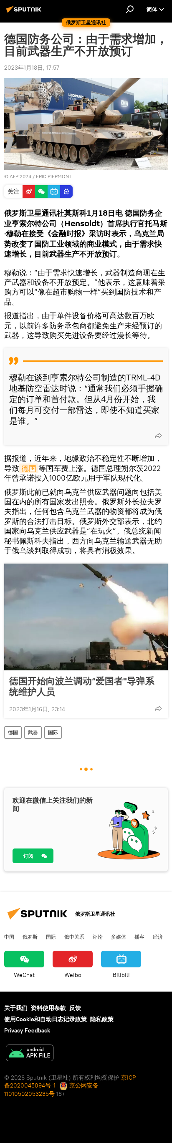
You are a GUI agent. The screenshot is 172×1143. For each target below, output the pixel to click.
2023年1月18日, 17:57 (31, 67)
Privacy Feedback (27, 1030)
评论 (98, 936)
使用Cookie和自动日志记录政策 (45, 1019)
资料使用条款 (48, 1008)
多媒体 (118, 936)
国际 (53, 732)
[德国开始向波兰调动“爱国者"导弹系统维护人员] (86, 617)
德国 (28, 468)
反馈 (75, 1008)
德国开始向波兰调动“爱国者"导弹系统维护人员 (81, 686)
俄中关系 (74, 936)
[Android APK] (29, 1054)
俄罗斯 (30, 936)
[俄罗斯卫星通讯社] (25, 12)
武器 (33, 732)
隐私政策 (102, 1019)
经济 (158, 936)
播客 (139, 936)
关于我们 (16, 1008)
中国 (9, 936)
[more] (158, 435)
